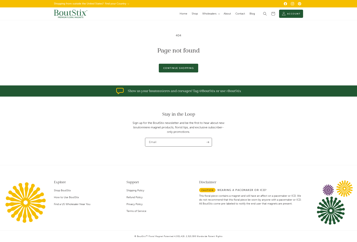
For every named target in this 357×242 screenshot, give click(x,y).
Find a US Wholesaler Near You (72, 204)
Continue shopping (178, 68)
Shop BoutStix (62, 190)
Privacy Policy (134, 204)
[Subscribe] (208, 142)
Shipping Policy (135, 190)
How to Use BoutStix (66, 197)
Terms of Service (136, 211)
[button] (210, 14)
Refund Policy (134, 197)
